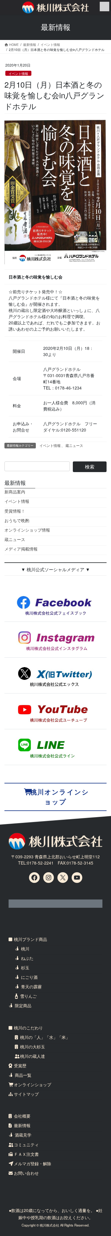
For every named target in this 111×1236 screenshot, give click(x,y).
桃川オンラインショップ (59, 797)
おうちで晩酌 (16, 520)
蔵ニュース (74, 445)
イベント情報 (18, 73)
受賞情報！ (14, 511)
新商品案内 (14, 492)
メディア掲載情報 (21, 549)
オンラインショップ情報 (27, 530)
